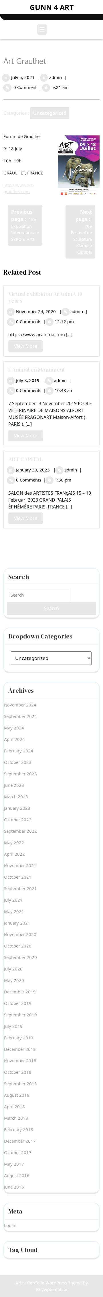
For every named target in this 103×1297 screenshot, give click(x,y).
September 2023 (20, 773)
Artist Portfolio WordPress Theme (48, 1283)
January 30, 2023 (33, 470)
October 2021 (17, 877)
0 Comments (28, 321)
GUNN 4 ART (52, 7)
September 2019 (20, 1015)
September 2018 (20, 1083)
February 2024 (18, 751)
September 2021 (20, 888)
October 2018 (17, 1072)
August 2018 (16, 1095)
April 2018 (14, 1106)
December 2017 (20, 1141)
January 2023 (17, 808)
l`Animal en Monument (36, 370)
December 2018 (20, 1049)
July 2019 (13, 1026)
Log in (10, 1225)
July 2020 (13, 969)
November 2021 (20, 865)
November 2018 (20, 1060)
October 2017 (17, 1152)
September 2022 (20, 831)
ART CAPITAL (25, 459)
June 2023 (14, 785)
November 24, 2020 (36, 311)
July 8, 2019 (27, 380)
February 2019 (18, 1037)
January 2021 (17, 923)
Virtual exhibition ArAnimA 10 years (45, 297)
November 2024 (20, 705)
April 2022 (14, 854)
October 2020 (17, 946)
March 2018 (16, 1118)
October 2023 (17, 762)
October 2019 (17, 1003)
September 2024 (20, 716)
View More (28, 347)
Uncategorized (49, 113)
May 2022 (14, 842)
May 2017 (14, 1164)
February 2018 (18, 1129)
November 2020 (20, 934)
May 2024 (14, 728)
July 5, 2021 (23, 77)
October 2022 (17, 819)
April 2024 (14, 739)
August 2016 (16, 1175)
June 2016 (14, 1187)
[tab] (42, 29)
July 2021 (13, 900)
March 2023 (16, 796)
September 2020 (20, 957)
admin (55, 77)
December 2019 (20, 992)
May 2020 (14, 980)
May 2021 (14, 911)
